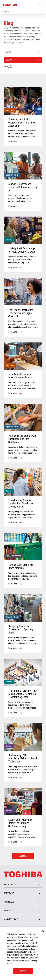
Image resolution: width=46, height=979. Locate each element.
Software (9, 893)
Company (6, 11)
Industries (9, 884)
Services (8, 910)
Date (6, 66)
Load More (23, 856)
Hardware (9, 902)
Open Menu (42, 4)
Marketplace (11, 919)
